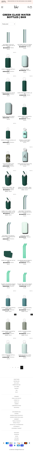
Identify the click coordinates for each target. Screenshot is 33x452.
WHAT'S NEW (16, 379)
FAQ (16, 390)
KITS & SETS (16, 383)
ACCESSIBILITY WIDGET (16, 428)
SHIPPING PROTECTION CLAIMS (16, 417)
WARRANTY (16, 419)
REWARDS (16, 396)
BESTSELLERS (16, 381)
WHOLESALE (16, 407)
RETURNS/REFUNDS (16, 411)
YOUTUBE (16, 438)
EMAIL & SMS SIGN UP (16, 398)
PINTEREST (16, 439)
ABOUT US (16, 402)
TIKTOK (16, 436)
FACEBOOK (16, 434)
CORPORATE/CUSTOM (16, 405)
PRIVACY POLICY (16, 422)
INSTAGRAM (16, 432)
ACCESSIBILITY (17, 426)
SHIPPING (16, 413)
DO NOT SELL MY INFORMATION (16, 424)
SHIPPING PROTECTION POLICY (16, 415)
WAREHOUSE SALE (16, 384)
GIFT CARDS (16, 386)
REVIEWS (16, 388)
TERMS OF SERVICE (16, 421)
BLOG (16, 392)
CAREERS (16, 403)
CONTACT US (16, 400)
